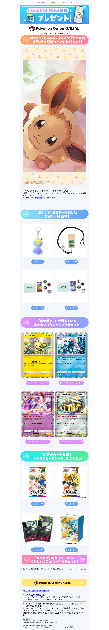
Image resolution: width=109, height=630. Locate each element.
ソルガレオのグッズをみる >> (71, 442)
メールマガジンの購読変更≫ (35, 595)
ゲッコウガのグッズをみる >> (71, 383)
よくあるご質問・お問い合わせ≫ (36, 591)
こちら (60, 2)
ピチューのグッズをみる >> (37, 383)
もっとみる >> (37, 261)
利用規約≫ (39, 198)
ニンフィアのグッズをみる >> (37, 442)
